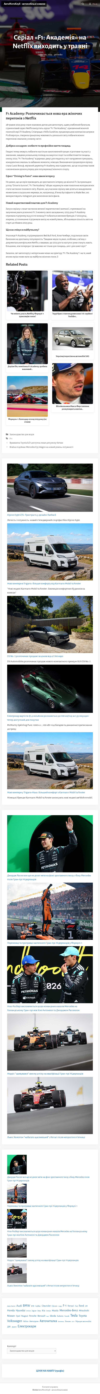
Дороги (14, 1327)
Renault (41, 1316)
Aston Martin (11, 1306)
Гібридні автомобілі (83, 1321)
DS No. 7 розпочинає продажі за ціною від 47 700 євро (35, 656)
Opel (18, 1316)
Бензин (68, 1321)
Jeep (39, 1311)
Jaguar (34, 1311)
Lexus (48, 1311)
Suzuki (66, 1316)
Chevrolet (46, 1306)
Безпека (61, 1321)
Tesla (74, 1315)
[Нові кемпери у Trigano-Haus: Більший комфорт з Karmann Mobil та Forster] (50, 761)
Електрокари (27, 1326)
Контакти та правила (50, 1387)
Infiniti (28, 1311)
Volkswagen (14, 1321)
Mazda (55, 1310)
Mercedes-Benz (69, 1310)
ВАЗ (73, 1321)
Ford (81, 1305)
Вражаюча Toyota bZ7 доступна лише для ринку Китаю (36, 443)
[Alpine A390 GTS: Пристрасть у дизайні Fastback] (50, 488)
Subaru (60, 1316)
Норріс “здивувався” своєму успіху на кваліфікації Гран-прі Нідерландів (45, 1073)
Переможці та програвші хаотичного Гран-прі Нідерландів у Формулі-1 (44, 943)
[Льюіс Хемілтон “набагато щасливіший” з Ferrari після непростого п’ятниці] (50, 1106)
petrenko (58, 55)
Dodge (60, 1306)
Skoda (53, 1316)
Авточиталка (48, 1321)
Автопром (34, 1321)
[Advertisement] (50, 76)
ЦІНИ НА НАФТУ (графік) (50, 1371)
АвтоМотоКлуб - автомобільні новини (24, 4)
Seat (47, 1316)
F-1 (11, 439)
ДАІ (9, 1327)
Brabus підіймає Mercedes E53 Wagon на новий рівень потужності (41, 447)
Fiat (76, 1306)
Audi (19, 1305)
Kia (43, 1310)
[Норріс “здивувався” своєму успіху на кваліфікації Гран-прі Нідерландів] (50, 1042)
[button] (82, 4)
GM (86, 1306)
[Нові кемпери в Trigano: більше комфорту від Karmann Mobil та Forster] (50, 552)
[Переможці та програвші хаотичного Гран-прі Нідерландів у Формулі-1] (50, 912)
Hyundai (20, 1310)
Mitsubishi (84, 1310)
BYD (32, 1306)
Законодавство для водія (22, 434)
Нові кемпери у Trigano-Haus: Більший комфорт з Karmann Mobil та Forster (46, 792)
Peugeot (24, 1316)
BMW (26, 1305)
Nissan (11, 1315)
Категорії (11, 1346)
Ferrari (71, 1306)
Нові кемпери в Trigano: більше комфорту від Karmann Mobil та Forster (44, 583)
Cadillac (38, 1306)
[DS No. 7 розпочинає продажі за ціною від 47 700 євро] (50, 625)
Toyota (83, 1315)
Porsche (32, 1316)
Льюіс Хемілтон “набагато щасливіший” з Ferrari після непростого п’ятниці (46, 1137)
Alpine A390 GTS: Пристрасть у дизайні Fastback (31, 515)
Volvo (25, 1321)
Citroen (54, 1306)
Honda (11, 1310)
